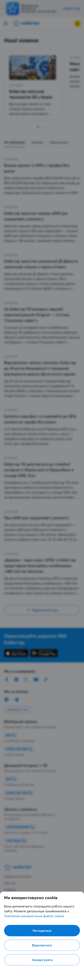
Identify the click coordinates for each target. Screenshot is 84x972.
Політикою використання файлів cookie (34, 916)
